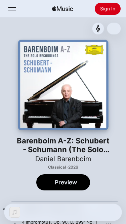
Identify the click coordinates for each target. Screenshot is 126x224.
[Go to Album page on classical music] (98, 29)
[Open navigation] (12, 8)
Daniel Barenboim (63, 159)
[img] (62, 9)
